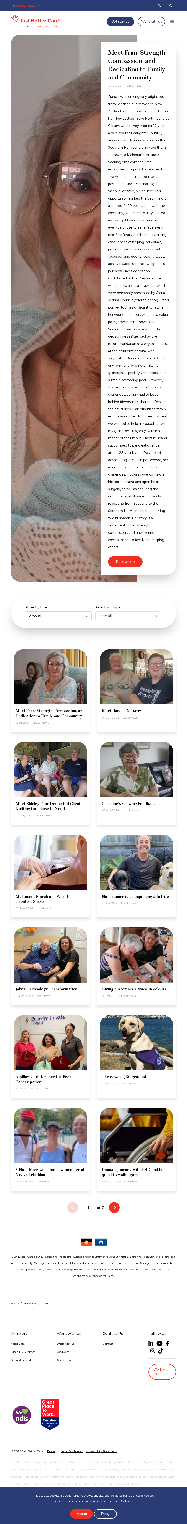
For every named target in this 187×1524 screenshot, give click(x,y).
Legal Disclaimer (123, 1501)
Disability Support (23, 1352)
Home (15, 1303)
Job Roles (63, 1352)
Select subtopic (108, 607)
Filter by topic (37, 607)
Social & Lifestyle (21, 1360)
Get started (120, 22)
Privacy (52, 1451)
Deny (105, 1514)
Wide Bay (30, 1303)
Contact (108, 1343)
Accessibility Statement (101, 1451)
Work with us (151, 22)
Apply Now (64, 1360)
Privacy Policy (91, 1501)
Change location (45, 26)
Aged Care (18, 1343)
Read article (125, 562)
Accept (81, 1514)
